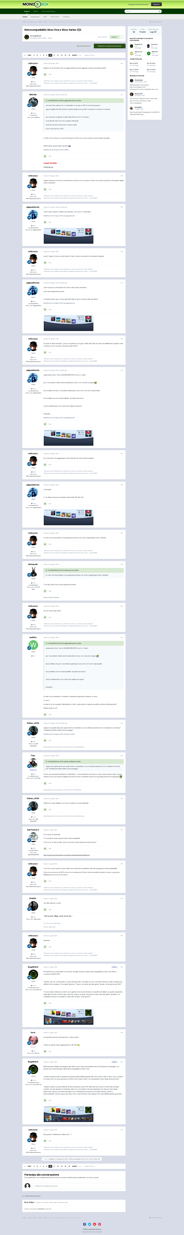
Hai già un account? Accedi (138, 4)
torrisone (41, 1209)
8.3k (34, 225)
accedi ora (70, 1177)
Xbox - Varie (47, 38)
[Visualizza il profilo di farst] (33, 1040)
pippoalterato (33, 207)
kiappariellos (36, 230)
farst (33, 1032)
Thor (33, 755)
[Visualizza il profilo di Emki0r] (33, 906)
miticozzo (33, 63)
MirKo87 (155, 51)
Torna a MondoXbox (48, 11)
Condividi (103, 37)
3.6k (34, 583)
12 (58, 55)
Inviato (51, 63)
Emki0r (32, 898)
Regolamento (35, 17)
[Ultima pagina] (80, 55)
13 (61, 55)
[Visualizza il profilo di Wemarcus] (131, 53)
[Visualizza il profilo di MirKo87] (148, 53)
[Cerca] (159, 11)
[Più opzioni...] (122, 63)
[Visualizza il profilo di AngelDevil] (26, 37)
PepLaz (36, 1053)
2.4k (34, 741)
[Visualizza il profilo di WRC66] (33, 102)
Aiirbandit (33, 564)
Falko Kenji (36, 919)
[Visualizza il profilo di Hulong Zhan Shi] (148, 46)
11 (54, 55)
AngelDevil (37, 36)
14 (65, 55)
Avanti (74, 55)
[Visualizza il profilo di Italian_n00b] (33, 730)
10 (50, 55)
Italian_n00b (33, 723)
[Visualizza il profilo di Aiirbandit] (33, 572)
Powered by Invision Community (92, 1232)
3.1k (34, 917)
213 (34, 774)
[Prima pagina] (25, 55)
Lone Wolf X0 (36, 990)
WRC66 (33, 94)
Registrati (156, 4)
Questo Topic (150, 11)
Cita (50, 74)
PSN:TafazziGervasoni (33, 86)
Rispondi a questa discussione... (47, 1186)
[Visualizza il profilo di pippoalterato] (33, 214)
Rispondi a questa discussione (109, 46)
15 (69, 55)
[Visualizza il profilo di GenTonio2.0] (33, 837)
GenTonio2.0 (33, 830)
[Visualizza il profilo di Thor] (33, 763)
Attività (35, 11)
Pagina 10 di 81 (89, 55)
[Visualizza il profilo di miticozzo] (33, 71)
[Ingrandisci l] (69, 146)
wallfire (33, 637)
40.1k (34, 985)
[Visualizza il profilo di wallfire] (33, 645)
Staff (45, 17)
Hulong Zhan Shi (157, 44)
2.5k (34, 848)
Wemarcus (138, 51)
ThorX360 (36, 778)
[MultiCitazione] (45, 74)
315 (34, 656)
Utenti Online (54, 17)
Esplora (26, 11)
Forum (25, 17)
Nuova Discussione (83, 46)
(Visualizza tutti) (62, 1202)
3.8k (34, 113)
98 (34, 1051)
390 (34, 82)
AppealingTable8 (33, 854)
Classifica (66, 17)
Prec (29, 55)
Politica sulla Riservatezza (92, 1229)
